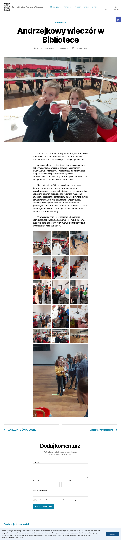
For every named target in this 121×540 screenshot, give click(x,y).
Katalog (86, 7)
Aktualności (68, 7)
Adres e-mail (66, 481)
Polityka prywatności (16, 537)
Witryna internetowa (40, 490)
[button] (118, 19)
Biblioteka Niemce (47, 48)
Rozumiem (112, 534)
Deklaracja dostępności (16, 524)
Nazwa (36, 481)
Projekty (78, 7)
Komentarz (37, 462)
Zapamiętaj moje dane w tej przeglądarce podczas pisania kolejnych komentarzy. (60, 500)
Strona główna (55, 7)
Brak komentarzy (81, 48)
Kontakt (94, 7)
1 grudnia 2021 (64, 48)
